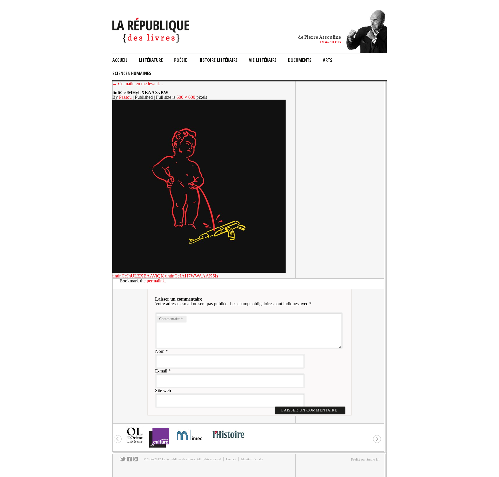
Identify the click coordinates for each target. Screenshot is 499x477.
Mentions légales (252, 459)
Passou (125, 97)
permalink (156, 280)
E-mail (161, 370)
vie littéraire (263, 60)
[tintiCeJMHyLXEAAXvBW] (199, 271)
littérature (151, 60)
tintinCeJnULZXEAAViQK (138, 275)
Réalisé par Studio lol (365, 459)
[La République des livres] (151, 41)
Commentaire (171, 318)
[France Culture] (159, 447)
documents (300, 60)
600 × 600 (185, 97)
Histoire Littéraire (218, 60)
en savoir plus (330, 42)
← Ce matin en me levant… (137, 83)
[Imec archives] (189, 442)
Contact (231, 459)
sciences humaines (131, 73)
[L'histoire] (228, 441)
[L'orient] (135, 442)
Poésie (180, 60)
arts (327, 60)
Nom (159, 351)
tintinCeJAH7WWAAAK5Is (191, 275)
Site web (163, 390)
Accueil (120, 60)
